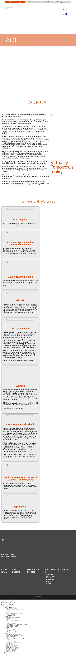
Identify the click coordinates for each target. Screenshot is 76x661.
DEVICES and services (34, 570)
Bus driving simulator (12, 645)
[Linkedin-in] (8, 563)
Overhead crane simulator (13, 647)
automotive (50, 574)
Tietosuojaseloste (38, 596)
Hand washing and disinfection (14, 620)
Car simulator (10, 643)
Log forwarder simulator (12, 625)
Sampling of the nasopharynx (13, 617)
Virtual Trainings (9, 640)
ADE (4, 653)
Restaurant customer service (13, 634)
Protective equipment (12, 619)
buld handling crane (11, 628)
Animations (33, 2)
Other (6, 633)
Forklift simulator (11, 614)
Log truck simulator (11, 623)
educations (50, 570)
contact (66, 569)
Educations (7, 606)
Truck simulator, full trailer (13, 641)
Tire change (10, 610)
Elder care (9, 618)
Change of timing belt (12, 608)
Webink (46, 2)
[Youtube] (3, 563)
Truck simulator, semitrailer (13, 642)
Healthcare (8, 616)
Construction (8, 627)
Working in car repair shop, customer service (17, 609)
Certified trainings (10, 636)
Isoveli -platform (16, 570)
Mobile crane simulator (12, 648)
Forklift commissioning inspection (14, 613)
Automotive (8, 607)
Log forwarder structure (12, 626)
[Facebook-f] (3, 657)
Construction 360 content (13, 629)
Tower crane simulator (12, 631)
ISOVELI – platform (9, 603)
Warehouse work (11, 615)
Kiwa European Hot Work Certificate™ (15, 635)
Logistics (7, 612)
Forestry (7, 622)
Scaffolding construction (12, 630)
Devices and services (10, 604)
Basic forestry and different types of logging (17, 624)
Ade (58, 570)
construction (50, 576)
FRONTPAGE (5, 570)
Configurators (62, 2)
